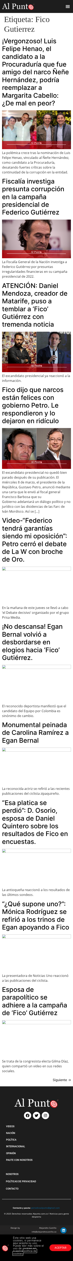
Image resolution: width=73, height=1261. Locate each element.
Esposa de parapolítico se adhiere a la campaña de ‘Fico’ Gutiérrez (34, 1001)
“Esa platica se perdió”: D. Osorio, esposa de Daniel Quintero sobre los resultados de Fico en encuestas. (35, 822)
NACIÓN (10, 1133)
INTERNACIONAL (15, 1146)
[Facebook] (27, 1115)
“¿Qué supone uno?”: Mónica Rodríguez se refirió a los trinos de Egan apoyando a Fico (35, 915)
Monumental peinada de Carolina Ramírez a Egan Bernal (35, 732)
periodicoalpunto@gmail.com (45, 1207)
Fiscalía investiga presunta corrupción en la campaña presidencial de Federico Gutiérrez (33, 196)
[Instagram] (45, 1115)
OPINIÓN (11, 1153)
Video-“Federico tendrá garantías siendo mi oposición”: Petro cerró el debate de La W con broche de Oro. (34, 539)
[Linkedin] (63, 1230)
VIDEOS (10, 1126)
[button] (67, 6)
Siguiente (62, 1080)
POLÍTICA (11, 1139)
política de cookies (24, 1252)
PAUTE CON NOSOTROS (19, 1160)
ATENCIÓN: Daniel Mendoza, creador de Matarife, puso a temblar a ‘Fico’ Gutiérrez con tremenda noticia (35, 305)
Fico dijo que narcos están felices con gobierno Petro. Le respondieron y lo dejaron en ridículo (32, 405)
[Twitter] (36, 1115)
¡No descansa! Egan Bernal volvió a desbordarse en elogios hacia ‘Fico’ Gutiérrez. (32, 642)
